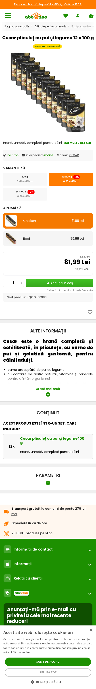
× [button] (91, 630)
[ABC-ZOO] (36, 15)
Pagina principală (16, 26)
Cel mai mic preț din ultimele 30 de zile (70, 290)
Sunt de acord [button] (47, 662)
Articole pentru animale (50, 26)
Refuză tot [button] (48, 672)
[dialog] (48, 657)
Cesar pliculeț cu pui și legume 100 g (52, 440)
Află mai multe (20, 652)
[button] (48, 682)
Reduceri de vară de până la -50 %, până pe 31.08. (48, 4)
